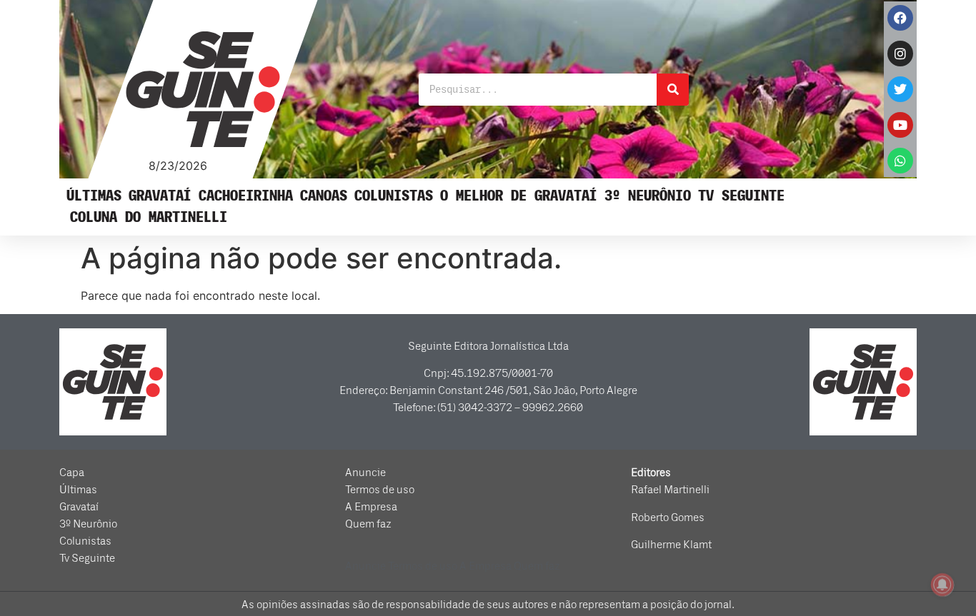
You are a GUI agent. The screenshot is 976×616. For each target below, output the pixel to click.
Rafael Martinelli (670, 489)
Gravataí (160, 196)
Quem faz (368, 523)
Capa (71, 472)
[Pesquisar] (673, 90)
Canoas (323, 196)
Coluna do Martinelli (148, 217)
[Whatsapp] (900, 160)
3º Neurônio (647, 196)
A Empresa (371, 506)
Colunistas (393, 196)
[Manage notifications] (942, 584)
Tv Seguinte (741, 196)
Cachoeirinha (246, 196)
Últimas (93, 196)
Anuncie (365, 472)
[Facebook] (900, 18)
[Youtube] (900, 125)
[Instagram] (900, 53)
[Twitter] (900, 89)
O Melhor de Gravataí (518, 196)
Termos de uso (379, 489)
